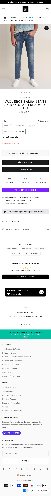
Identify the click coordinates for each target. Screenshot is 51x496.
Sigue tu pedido (8, 391)
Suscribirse (25, 461)
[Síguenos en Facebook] (3, 469)
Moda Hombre (26, 249)
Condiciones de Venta (11, 349)
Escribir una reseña (25, 277)
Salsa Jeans (25, 98)
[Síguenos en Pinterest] (28, 469)
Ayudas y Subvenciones (11, 376)
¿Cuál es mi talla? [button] (12, 137)
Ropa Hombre (40, 249)
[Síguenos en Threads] (22, 469)
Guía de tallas (43, 121)
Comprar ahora (25, 169)
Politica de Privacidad (10, 365)
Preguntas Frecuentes (11, 403)
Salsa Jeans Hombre (32, 253)
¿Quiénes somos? (9, 387)
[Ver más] (25, 334)
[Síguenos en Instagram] (16, 469)
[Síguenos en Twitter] (10, 469)
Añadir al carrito (25, 162)
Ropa (22, 18)
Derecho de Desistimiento (12, 361)
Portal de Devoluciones (11, 395)
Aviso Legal (6, 372)
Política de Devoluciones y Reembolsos (17, 357)
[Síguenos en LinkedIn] (40, 469)
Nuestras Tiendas (9, 399)
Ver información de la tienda (16, 204)
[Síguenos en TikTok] (34, 469)
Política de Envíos (9, 353)
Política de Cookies (10, 368)
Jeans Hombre (11, 249)
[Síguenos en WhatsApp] (47, 469)
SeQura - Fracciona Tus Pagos (14, 411)
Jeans (30, 18)
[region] (25, 313)
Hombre (13, 18)
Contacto (5, 407)
